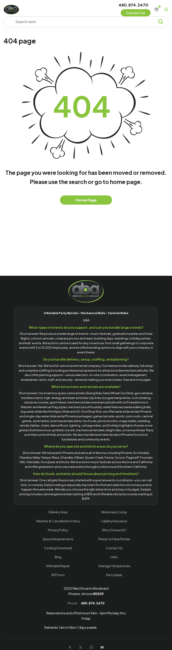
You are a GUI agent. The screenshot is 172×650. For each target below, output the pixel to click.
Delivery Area (58, 512)
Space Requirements (58, 539)
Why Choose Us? (114, 530)
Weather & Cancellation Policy (58, 521)
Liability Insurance (114, 521)
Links (114, 557)
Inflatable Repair (58, 566)
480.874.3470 (133, 5)
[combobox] (83, 21)
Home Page (86, 200)
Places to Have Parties (114, 539)
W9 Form (58, 575)
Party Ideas (114, 575)
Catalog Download (58, 548)
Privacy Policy (58, 530)
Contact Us (114, 548)
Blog (58, 557)
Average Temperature (114, 566)
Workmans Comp (114, 512)
